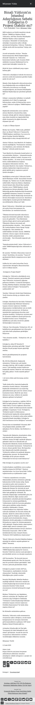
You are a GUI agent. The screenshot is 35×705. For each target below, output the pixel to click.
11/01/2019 (11, 28)
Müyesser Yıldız (10, 3)
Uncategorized (15, 672)
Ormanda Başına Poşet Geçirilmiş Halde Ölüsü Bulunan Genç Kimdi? (17, 692)
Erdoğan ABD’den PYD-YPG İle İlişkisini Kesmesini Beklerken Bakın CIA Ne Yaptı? (17, 684)
